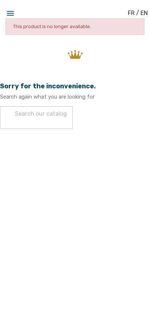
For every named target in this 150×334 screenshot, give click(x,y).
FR (131, 12)
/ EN (142, 12)
